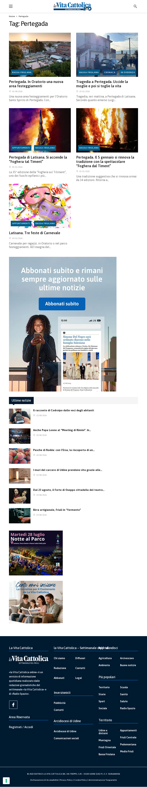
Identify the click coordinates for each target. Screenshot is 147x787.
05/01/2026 (17, 167)
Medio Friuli (127, 751)
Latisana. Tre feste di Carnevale (34, 233)
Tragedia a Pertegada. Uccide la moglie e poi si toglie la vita (102, 84)
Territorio (104, 687)
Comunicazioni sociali (66, 738)
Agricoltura (105, 658)
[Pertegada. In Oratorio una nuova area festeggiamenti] (40, 55)
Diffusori (80, 658)
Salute (124, 701)
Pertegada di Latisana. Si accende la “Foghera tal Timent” (38, 159)
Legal (78, 678)
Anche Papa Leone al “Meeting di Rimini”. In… (62, 430)
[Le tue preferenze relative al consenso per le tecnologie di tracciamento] (6, 780)
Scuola (124, 687)
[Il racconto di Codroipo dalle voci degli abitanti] (19, 416)
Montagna (105, 740)
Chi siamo (59, 658)
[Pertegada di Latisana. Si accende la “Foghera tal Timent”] (40, 130)
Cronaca (109, 72)
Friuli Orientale (107, 747)
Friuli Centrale (128, 737)
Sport (102, 701)
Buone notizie (128, 665)
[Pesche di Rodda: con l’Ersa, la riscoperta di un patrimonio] (19, 456)
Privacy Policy (66, 780)
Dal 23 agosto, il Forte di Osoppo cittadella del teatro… (69, 489)
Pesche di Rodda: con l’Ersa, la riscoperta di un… (64, 450)
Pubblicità (59, 703)
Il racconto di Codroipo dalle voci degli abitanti (63, 410)
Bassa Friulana (22, 72)
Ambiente (104, 665)
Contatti (80, 668)
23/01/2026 (84, 91)
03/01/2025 (84, 171)
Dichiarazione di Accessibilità (44, 780)
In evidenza (128, 72)
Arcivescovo (127, 658)
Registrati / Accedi (21, 727)
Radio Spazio (127, 708)
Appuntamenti (21, 148)
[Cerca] (135, 6)
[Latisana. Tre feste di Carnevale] (40, 206)
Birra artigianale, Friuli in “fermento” (57, 509)
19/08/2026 (41, 475)
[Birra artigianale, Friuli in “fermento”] (19, 516)
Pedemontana (128, 744)
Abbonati (59, 678)
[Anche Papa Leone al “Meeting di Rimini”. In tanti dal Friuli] (19, 436)
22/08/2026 (41, 415)
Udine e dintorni (103, 732)
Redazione (60, 668)
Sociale (103, 708)
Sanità (124, 694)
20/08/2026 (41, 435)
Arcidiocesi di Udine (65, 731)
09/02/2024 (17, 238)
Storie (102, 694)
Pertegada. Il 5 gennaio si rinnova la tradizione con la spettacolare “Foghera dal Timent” (105, 161)
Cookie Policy (80, 780)
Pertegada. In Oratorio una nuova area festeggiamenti (36, 84)
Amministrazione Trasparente (103, 780)
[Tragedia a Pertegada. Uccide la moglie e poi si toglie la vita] (107, 55)
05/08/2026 (17, 91)
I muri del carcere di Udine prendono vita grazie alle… (67, 469)
